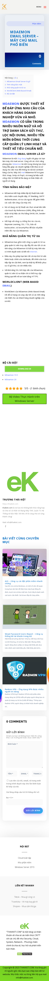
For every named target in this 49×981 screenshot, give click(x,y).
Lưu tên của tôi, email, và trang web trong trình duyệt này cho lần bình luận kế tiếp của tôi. (23, 784)
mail (23, 172)
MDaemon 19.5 (11, 375)
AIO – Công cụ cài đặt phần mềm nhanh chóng (24, 582)
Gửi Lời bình (33, 810)
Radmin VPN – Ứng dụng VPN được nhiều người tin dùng (24, 690)
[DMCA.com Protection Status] (24, 954)
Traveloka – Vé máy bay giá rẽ (24, 901)
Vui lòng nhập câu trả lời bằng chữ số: (22, 792)
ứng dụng (22, 158)
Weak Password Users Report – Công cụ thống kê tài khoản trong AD (24, 635)
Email (7, 285)
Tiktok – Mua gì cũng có (24, 897)
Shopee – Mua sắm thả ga (24, 906)
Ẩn (16, 78)
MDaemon (11, 121)
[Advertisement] (24, 333)
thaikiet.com (7, 508)
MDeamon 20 (10, 379)
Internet (33, 251)
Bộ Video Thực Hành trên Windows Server (24, 399)
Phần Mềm (36, 23)
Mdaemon (11, 104)
